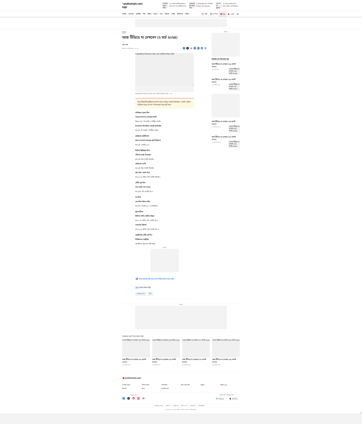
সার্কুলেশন (175, 406)
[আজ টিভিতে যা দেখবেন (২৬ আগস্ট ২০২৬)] (234, 71)
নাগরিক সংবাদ (126, 385)
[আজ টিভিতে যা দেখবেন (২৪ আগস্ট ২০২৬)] (234, 129)
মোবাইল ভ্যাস (165, 388)
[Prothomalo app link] (220, 398)
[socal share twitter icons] (188, 49)
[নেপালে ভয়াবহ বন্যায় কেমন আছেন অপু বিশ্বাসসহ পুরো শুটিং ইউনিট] (219, 5)
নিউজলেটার (201, 406)
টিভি (150, 294)
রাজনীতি (138, 14)
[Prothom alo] (135, 5)
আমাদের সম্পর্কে (158, 406)
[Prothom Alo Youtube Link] (139, 399)
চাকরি (173, 14)
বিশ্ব (144, 14)
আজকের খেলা (141, 294)
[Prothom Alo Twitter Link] (129, 399)
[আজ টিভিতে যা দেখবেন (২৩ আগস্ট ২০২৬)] (234, 144)
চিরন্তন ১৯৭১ (223, 385)
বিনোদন (167, 14)
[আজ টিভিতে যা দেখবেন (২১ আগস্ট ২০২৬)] (166, 348)
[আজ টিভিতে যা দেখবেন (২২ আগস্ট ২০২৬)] (136, 348)
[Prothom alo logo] (131, 378)
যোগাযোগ (192, 406)
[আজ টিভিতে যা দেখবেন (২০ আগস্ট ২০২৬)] (196, 348)
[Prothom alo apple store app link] (233, 398)
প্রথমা (143, 388)
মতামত (155, 14)
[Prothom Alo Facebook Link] (124, 399)
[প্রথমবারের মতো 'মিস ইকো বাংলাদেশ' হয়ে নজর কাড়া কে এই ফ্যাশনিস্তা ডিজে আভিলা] (192, 5)
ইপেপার (124, 388)
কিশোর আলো (145, 385)
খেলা (161, 14)
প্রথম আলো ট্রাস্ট (185, 385)
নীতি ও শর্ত (184, 406)
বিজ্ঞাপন (168, 406)
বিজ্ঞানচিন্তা (164, 385)
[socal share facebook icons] (184, 49)
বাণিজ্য (149, 14)
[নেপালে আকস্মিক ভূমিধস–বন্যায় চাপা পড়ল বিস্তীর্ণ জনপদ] (166, 5)
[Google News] (143, 399)
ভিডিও (187, 14)
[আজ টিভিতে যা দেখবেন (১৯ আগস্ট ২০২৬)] (226, 348)
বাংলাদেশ (131, 14)
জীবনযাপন (180, 14)
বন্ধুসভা (203, 385)
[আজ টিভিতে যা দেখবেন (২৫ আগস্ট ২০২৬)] (234, 87)
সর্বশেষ (124, 14)
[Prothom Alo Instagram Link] (134, 399)
